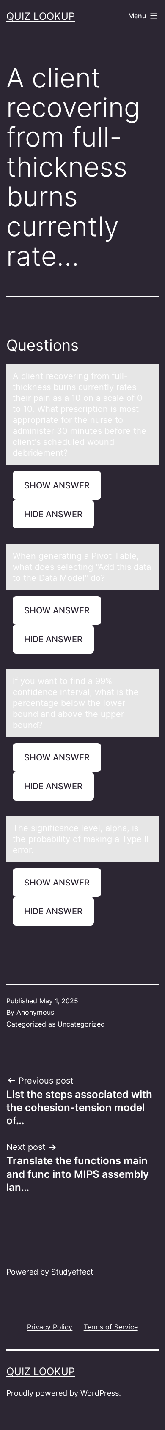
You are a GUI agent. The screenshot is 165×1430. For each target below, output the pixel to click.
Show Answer (57, 485)
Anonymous (35, 1012)
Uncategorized (81, 1024)
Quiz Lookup (40, 16)
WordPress (99, 1393)
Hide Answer (53, 514)
